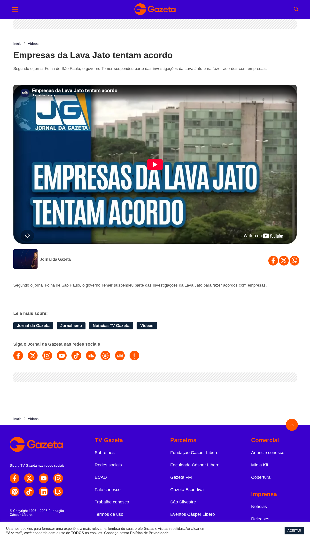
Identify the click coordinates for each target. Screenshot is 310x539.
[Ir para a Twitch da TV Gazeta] (58, 491)
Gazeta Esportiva (187, 489)
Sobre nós (105, 452)
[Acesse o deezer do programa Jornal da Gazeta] (120, 355)
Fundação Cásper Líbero (194, 452)
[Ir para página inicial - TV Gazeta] (155, 9)
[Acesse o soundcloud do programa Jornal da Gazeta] (91, 355)
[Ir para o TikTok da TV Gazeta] (29, 491)
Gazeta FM (181, 477)
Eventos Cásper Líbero (192, 514)
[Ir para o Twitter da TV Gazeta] (29, 478)
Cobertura (261, 477)
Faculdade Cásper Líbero (194, 465)
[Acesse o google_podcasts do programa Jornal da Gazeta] (134, 355)
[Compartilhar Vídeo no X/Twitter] (284, 261)
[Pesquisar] (296, 10)
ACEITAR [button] (294, 530)
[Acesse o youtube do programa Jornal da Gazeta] (62, 355)
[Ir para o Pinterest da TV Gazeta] (14, 491)
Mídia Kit (259, 465)
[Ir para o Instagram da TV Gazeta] (58, 478)
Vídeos (146, 325)
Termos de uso (109, 514)
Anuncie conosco (267, 452)
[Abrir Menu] (15, 9)
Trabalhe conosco (112, 502)
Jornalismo (71, 325)
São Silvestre (183, 502)
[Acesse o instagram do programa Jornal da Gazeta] (47, 355)
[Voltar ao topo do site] (292, 425)
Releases (260, 518)
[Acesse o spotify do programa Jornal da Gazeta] (105, 355)
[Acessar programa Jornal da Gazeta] (25, 259)
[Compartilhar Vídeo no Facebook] (273, 261)
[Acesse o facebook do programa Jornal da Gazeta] (18, 355)
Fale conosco (108, 489)
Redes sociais (108, 465)
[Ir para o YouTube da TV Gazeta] (43, 478)
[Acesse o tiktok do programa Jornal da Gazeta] (76, 355)
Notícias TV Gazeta (111, 325)
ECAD (101, 477)
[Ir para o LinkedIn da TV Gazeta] (43, 491)
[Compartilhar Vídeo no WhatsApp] (294, 261)
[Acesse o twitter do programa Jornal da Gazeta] (33, 355)
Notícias (259, 506)
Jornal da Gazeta (55, 259)
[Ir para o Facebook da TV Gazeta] (14, 478)
